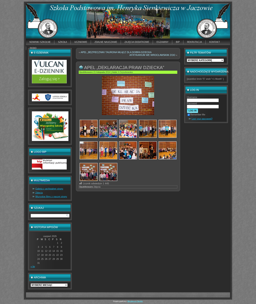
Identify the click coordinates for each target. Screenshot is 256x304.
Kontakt (214, 42)
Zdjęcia (39, 192)
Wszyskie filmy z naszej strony (51, 196)
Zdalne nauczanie (106, 42)
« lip (33, 266)
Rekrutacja (194, 42)
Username (192, 97)
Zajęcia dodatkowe (137, 42)
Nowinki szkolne (40, 42)
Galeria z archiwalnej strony (49, 188)
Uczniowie (80, 42)
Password (192, 103)
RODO (33, 48)
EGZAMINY (163, 42)
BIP (178, 42)
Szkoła (62, 42)
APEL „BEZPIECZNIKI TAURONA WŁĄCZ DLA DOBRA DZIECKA (116, 52)
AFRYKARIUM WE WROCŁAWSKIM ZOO (152, 55)
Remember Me (197, 114)
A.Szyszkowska (125, 72)
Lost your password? (202, 118)
